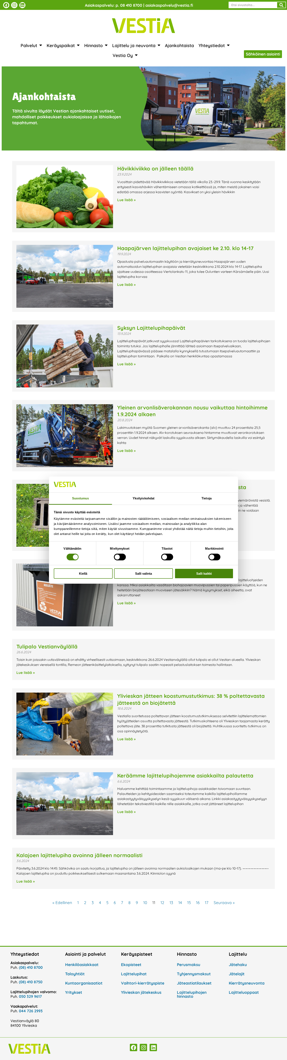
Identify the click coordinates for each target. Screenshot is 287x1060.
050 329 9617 (30, 996)
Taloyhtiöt (75, 973)
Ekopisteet (131, 964)
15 (189, 902)
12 (162, 902)
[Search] (281, 5)
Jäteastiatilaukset (194, 983)
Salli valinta (143, 573)
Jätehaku (238, 964)
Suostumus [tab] (80, 498)
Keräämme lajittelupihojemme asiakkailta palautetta (185, 775)
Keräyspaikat (61, 45)
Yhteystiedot (212, 45)
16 (198, 902)
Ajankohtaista (179, 45)
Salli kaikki (204, 573)
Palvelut (29, 45)
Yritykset (73, 992)
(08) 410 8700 (31, 967)
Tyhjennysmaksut (194, 973)
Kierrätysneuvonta (247, 983)
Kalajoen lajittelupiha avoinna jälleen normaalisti (79, 855)
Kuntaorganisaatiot (84, 983)
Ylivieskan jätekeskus (141, 992)
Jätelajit (237, 973)
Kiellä (83, 573)
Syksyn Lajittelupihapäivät (151, 328)
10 (145, 902)
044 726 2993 (31, 1011)
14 (180, 902)
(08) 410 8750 (30, 981)
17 (206, 902)
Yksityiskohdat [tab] (143, 498)
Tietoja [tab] (206, 498)
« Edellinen (62, 902)
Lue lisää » (126, 200)
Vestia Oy (123, 55)
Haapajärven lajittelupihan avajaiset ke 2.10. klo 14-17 (185, 248)
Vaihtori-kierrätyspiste (142, 983)
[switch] (120, 557)
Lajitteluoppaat (244, 992)
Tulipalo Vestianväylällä (47, 646)
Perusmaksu (188, 964)
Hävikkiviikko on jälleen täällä (155, 168)
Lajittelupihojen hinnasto (192, 994)
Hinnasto (93, 45)
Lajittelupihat (134, 973)
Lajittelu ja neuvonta (133, 45)
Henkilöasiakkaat (82, 964)
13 (171, 902)
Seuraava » (224, 902)
